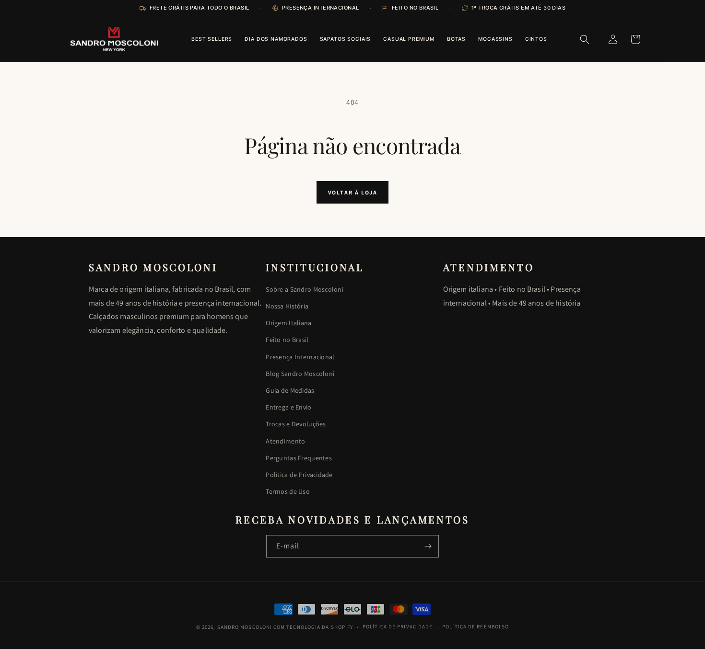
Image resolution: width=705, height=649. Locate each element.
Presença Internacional (300, 357)
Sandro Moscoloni (244, 627)
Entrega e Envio (288, 407)
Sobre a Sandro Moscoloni (304, 289)
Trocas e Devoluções (296, 424)
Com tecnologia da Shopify (313, 627)
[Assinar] (427, 546)
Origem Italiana (288, 323)
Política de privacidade (398, 626)
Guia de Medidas (290, 390)
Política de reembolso (475, 626)
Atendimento (285, 441)
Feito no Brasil (287, 339)
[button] (584, 39)
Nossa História (287, 306)
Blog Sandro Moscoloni (300, 373)
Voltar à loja (352, 192)
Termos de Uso (288, 491)
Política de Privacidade (299, 474)
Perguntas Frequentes (299, 458)
